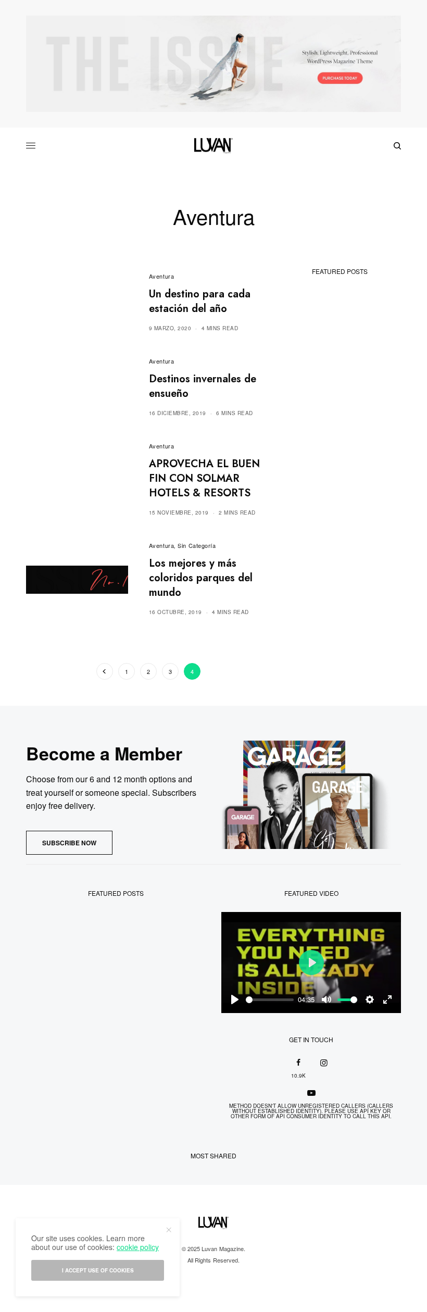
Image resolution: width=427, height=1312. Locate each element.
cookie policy (138, 1247)
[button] (69, 843)
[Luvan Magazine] (213, 146)
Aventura (161, 276)
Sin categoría (197, 545)
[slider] (270, 1000)
